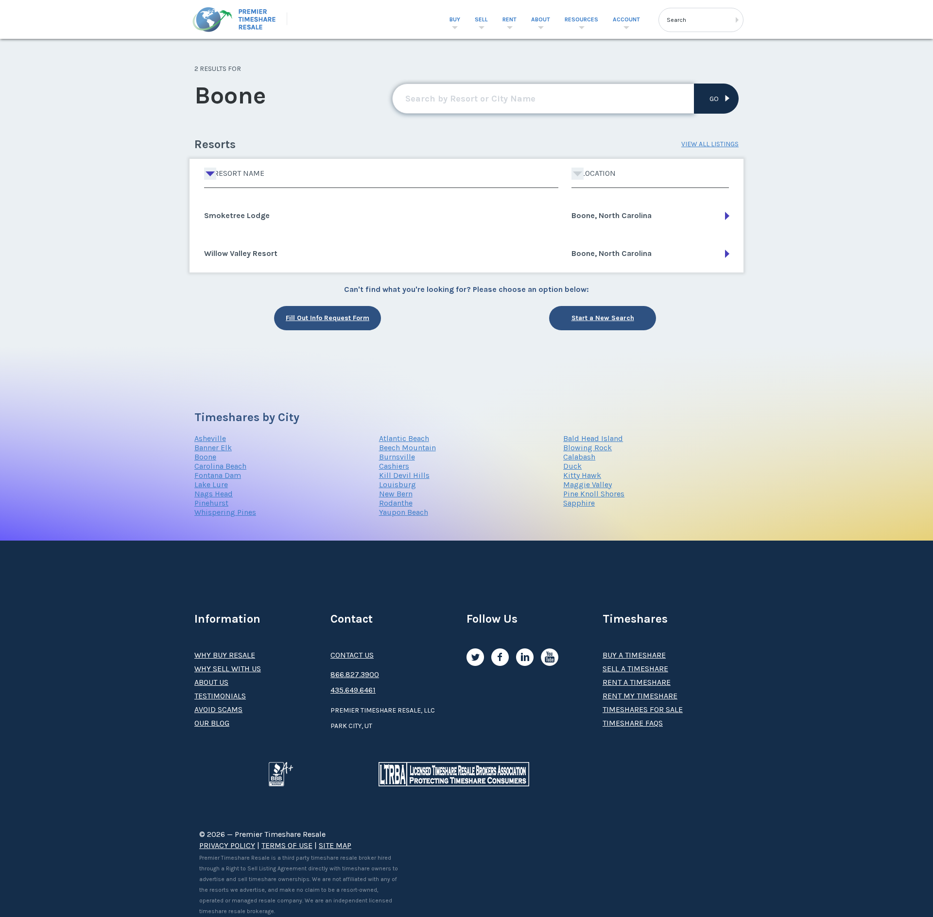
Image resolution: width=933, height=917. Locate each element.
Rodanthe (396, 503)
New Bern (396, 493)
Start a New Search (602, 318)
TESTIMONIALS (220, 695)
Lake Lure (211, 484)
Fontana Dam (217, 475)
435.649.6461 (353, 690)
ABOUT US (211, 682)
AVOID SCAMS (218, 709)
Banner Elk (213, 447)
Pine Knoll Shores (593, 493)
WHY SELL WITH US (227, 668)
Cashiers (394, 466)
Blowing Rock (587, 447)
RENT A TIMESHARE (637, 682)
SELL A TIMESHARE (635, 668)
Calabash (579, 456)
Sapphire (579, 503)
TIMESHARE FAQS (633, 723)
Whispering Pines (225, 512)
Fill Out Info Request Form (327, 318)
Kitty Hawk (582, 475)
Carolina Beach (220, 466)
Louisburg (397, 484)
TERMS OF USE (286, 845)
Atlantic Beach (404, 438)
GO (714, 99)
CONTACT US (352, 655)
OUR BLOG (211, 723)
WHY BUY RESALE (224, 655)
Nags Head (213, 493)
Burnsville (397, 456)
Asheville (210, 438)
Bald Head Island (593, 438)
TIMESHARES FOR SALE (643, 709)
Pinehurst (211, 503)
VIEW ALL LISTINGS (710, 144)
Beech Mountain (407, 447)
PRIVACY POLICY (227, 845)
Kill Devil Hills (404, 475)
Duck (572, 466)
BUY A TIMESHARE (634, 655)
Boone (205, 456)
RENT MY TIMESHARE (640, 695)
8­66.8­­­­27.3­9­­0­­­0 (354, 674)
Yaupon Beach (403, 512)
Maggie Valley (587, 484)
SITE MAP (335, 845)
